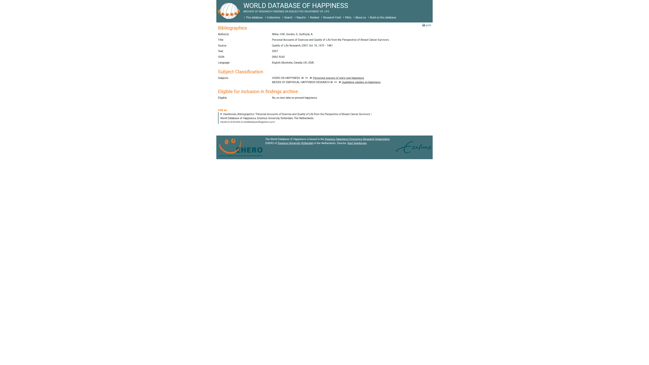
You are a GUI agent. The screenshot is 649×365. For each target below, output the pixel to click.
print (428, 25)
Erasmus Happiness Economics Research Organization (357, 139)
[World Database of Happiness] (229, 11)
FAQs (348, 17)
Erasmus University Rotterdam (296, 143)
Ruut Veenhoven (357, 143)
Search (288, 17)
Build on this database (383, 17)
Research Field (332, 17)
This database (254, 17)
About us (360, 17)
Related (314, 17)
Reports (301, 17)
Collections (273, 17)
